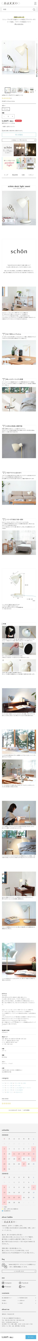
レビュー (31, 175)
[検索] (34, 9)
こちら (14, 1020)
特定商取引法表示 (23, 1297)
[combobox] (19, 9)
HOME (21, 1303)
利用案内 (4, 1300)
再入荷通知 (19, 134)
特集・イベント (10, 1092)
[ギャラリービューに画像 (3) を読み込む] (20, 90)
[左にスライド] (3, 91)
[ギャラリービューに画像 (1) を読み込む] (7, 90)
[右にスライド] (35, 91)
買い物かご (4, 1303)
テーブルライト (28, 1087)
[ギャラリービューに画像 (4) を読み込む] (26, 90)
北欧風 (24, 1083)
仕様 (23, 175)
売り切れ (31, 1337)
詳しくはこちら (19, 24)
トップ (6, 175)
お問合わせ (22, 1300)
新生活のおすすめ (18, 1092)
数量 (3, 112)
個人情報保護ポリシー (7, 1297)
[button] (35, 3)
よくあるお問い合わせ (19, 1271)
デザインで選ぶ (17, 1083)
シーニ (6, 109)
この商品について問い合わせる (19, 140)
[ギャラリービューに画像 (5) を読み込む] (32, 90)
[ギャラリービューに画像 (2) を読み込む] (14, 90)
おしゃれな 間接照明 (18, 1087)
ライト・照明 (9, 1083)
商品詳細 (15, 175)
